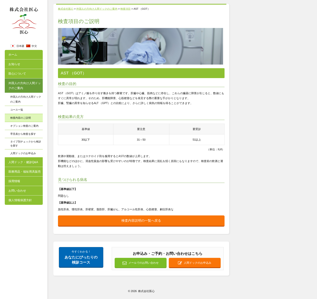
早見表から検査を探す (23, 133)
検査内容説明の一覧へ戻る (141, 220)
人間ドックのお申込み (23, 153)
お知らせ (14, 64)
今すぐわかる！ (81, 257)
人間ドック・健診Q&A (23, 162)
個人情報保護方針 (20, 200)
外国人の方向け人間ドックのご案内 (24, 86)
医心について (17, 73)
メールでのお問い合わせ (143, 262)
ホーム (12, 54)
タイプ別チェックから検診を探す (25, 143)
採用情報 (14, 181)
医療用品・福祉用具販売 (24, 171)
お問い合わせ (17, 190)
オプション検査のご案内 (24, 125)
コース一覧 (16, 109)
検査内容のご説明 (20, 117)
